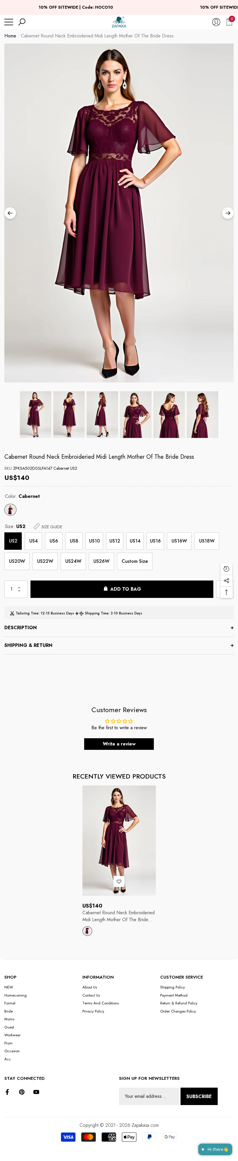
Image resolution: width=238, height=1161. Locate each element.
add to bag (125, 589)
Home (10, 35)
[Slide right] (228, 213)
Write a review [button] (119, 744)
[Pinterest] (22, 1092)
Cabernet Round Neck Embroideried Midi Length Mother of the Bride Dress (99, 457)
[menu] (8, 22)
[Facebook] (7, 1092)
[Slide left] (10, 213)
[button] (21, 22)
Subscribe (199, 1096)
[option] (119, 212)
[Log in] (216, 22)
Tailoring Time (27, 613)
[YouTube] (36, 1092)
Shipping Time (97, 613)
